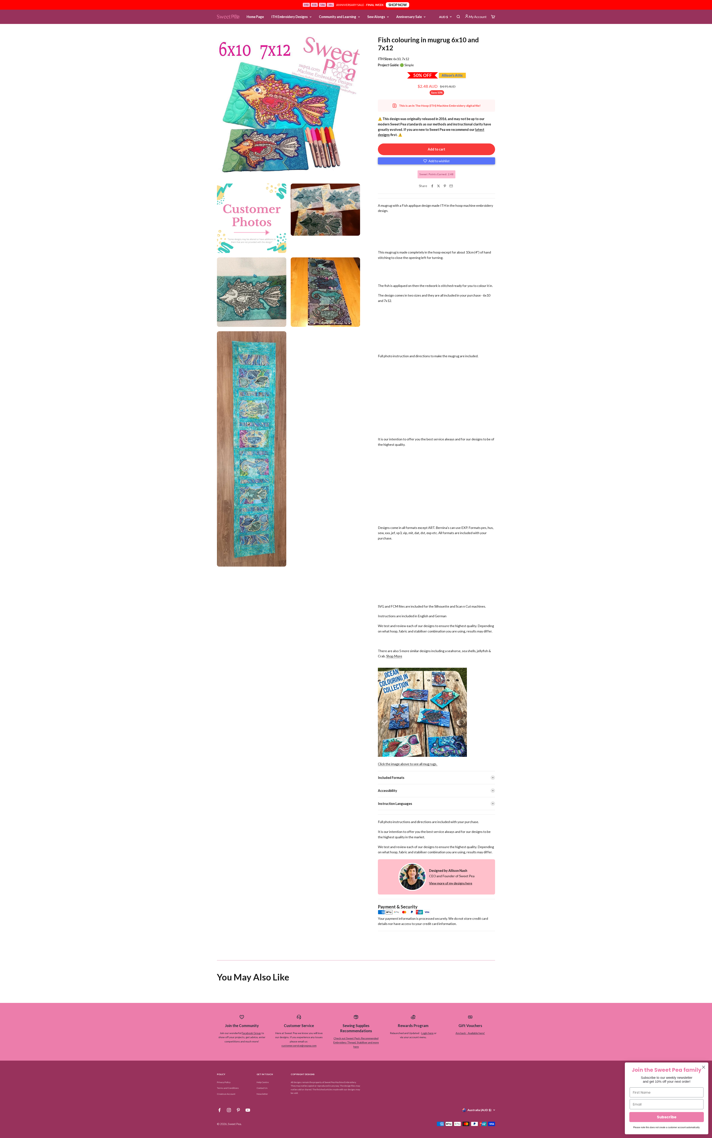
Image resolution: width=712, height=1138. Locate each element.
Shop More (394, 656)
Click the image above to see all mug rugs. (408, 764)
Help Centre (263, 1082)
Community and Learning (337, 17)
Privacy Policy (223, 1082)
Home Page (255, 17)
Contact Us (262, 1088)
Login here (427, 1033)
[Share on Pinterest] (445, 186)
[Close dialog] (703, 1067)
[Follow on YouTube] (247, 1110)
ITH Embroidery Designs (289, 17)
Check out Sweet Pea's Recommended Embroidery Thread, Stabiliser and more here (356, 1042)
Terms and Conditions (228, 1088)
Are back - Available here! (470, 1033)
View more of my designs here (450, 883)
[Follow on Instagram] (228, 1110)
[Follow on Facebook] (219, 1110)
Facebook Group (251, 1033)
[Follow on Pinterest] (238, 1110)
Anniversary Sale (409, 17)
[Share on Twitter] (438, 186)
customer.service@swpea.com (299, 1045)
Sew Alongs (376, 17)
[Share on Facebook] (432, 186)
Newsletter (262, 1094)
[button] (436, 160)
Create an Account (226, 1094)
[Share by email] (451, 186)
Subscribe (666, 1117)
